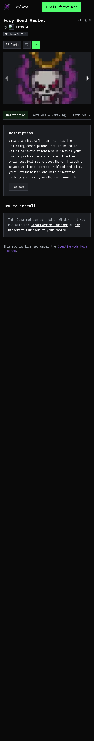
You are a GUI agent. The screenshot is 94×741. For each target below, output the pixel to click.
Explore (21, 7)
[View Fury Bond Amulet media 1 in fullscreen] (47, 78)
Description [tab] (15, 115)
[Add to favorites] (27, 45)
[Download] (36, 45)
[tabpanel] (47, 189)
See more (18, 186)
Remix (15, 45)
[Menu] (87, 7)
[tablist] (47, 115)
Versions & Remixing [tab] (49, 115)
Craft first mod (62, 7)
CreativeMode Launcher (49, 225)
